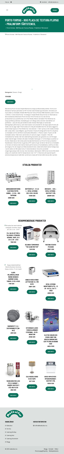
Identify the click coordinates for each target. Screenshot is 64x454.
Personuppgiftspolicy (41, 451)
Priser (55, 10)
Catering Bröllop (11, 432)
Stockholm (44, 2)
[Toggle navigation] (7, 10)
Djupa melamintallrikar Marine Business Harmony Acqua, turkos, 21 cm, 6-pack (13, 277)
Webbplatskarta (53, 451)
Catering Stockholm (12, 438)
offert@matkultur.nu (53, 2)
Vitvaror (15, 92)
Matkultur (9, 425)
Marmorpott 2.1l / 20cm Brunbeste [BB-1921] (13, 328)
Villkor (56, 449)
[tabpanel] (32, 61)
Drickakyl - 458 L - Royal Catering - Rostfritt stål (51, 191)
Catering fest (10, 435)
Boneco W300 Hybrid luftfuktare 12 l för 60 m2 (32, 282)
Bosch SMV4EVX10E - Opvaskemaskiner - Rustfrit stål (50, 379)
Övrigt (20, 92)
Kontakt (51, 449)
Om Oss (8, 429)
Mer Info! (10, 102)
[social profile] (11, 2)
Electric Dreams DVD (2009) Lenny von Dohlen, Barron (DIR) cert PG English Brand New (51, 339)
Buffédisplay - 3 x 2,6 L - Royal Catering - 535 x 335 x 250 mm (32, 191)
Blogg (8, 442)
